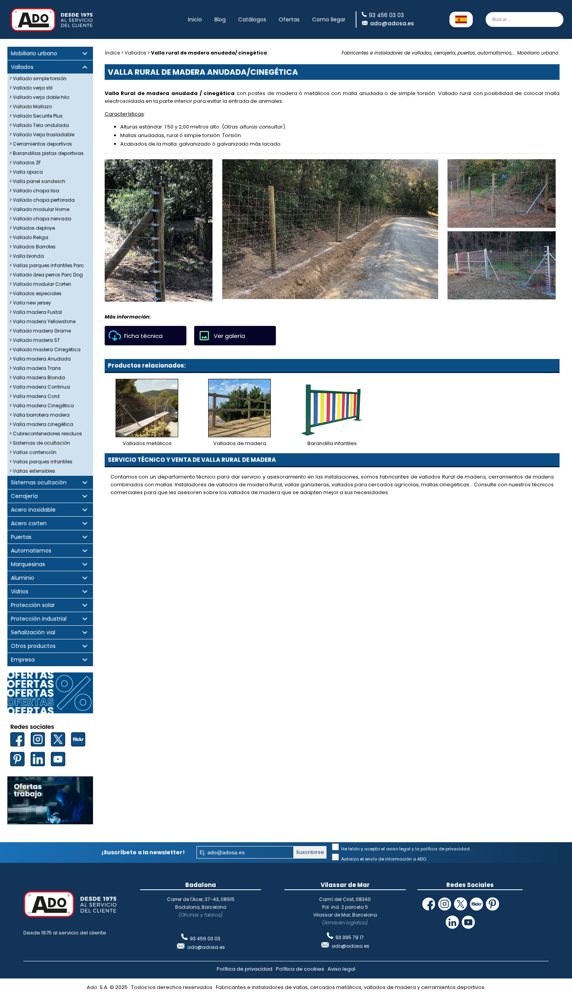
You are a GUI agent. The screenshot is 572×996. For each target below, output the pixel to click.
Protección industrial (39, 619)
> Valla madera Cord (34, 396)
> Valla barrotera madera (39, 415)
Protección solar (33, 605)
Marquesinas (28, 564)
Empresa (23, 660)
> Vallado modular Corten (40, 284)
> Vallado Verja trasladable (41, 134)
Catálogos (252, 19)
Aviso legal (341, 969)
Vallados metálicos (147, 443)
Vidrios (19, 592)
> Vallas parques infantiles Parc (46, 265)
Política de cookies (300, 969)
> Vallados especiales (35, 293)
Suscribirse (310, 852)
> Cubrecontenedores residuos (45, 433)
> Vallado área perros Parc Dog (46, 274)
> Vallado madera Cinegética (45, 349)
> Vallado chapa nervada (40, 218)
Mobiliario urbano (34, 53)
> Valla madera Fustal (35, 312)
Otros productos (33, 646)
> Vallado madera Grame (40, 330)
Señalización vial (33, 632)
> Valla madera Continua (39, 387)
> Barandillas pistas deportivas (46, 153)
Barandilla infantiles (332, 443)
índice (112, 52)
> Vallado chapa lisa (34, 190)
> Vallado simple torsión (38, 78)
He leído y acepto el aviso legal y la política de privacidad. (405, 849)
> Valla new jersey (30, 302)
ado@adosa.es (392, 23)
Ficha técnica (143, 336)
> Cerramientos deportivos (40, 144)
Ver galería (229, 336)
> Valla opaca (26, 172)
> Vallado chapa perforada (42, 200)
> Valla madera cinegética (41, 424)
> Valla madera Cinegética (41, 405)
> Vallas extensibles (32, 471)
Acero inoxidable (33, 510)
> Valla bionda (26, 256)
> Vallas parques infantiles (40, 461)
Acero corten (29, 523)
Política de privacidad (244, 969)
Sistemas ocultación (39, 483)
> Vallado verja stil (31, 87)
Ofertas (289, 19)
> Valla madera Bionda (37, 377)
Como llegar (329, 19)
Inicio (195, 19)
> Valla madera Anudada (40, 358)
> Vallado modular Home (39, 209)
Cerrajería (24, 496)
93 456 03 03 (205, 938)
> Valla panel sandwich (37, 181)
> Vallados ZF (25, 162)
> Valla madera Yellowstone (42, 321)
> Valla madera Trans (35, 368)
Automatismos (31, 551)
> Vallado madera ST (34, 340)
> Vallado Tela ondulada (39, 125)
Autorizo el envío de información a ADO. (383, 859)
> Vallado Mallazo (30, 106)
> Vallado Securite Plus (36, 116)
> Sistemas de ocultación (39, 443)
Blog (220, 19)
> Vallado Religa (28, 237)
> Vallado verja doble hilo (39, 97)
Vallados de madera (239, 443)
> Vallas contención (32, 452)
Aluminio (22, 578)
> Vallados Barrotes (32, 246)
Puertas (21, 537)
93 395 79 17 (349, 937)
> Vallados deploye (32, 228)
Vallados (22, 67)
